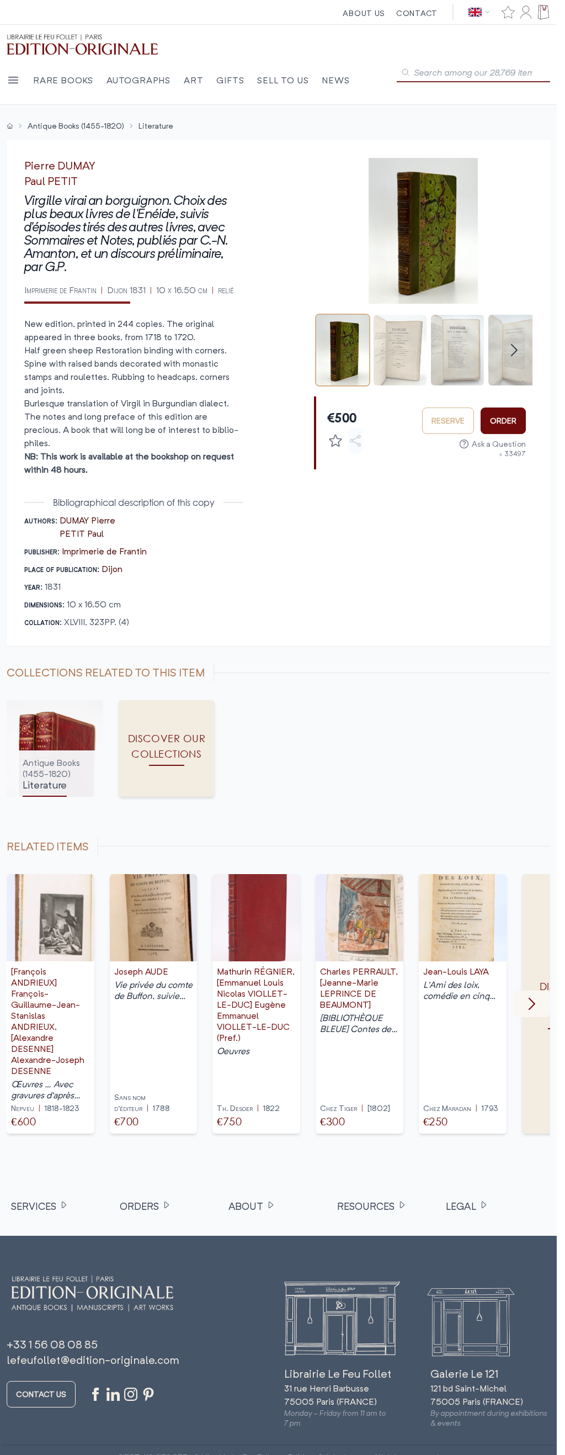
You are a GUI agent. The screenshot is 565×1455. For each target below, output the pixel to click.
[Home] (10, 126)
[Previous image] (329, 231)
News (335, 80)
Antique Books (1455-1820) (76, 125)
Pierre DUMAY (59, 165)
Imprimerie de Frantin (104, 551)
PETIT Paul (82, 533)
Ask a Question (499, 443)
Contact (417, 13)
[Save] (335, 440)
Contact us (41, 1394)
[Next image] (517, 231)
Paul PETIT (51, 181)
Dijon (112, 568)
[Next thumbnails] (514, 350)
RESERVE (448, 420)
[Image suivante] (532, 1004)
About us (364, 13)
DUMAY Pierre (87, 520)
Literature (155, 125)
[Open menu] (13, 80)
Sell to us (282, 80)
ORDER (503, 420)
